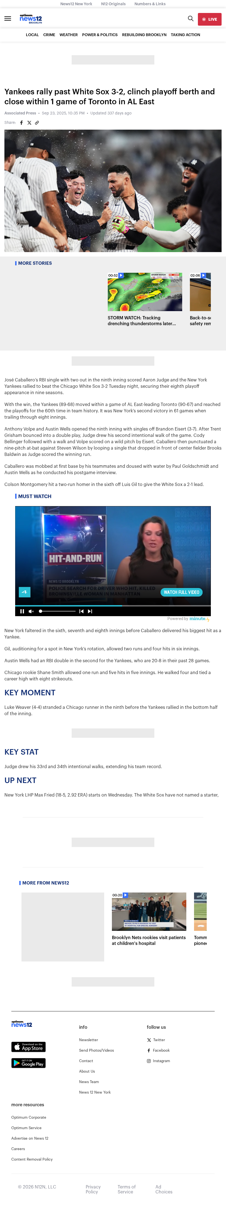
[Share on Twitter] (29, 123)
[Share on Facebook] (21, 123)
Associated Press (20, 113)
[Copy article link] (37, 123)
